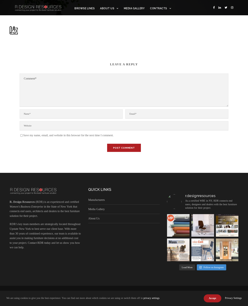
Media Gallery (134, 8)
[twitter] (226, 7)
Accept (212, 298)
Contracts (158, 8)
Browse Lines (84, 8)
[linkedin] (219, 7)
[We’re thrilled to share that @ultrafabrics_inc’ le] (178, 225)
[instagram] (232, 7)
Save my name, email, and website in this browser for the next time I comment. (68, 135)
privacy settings (151, 298)
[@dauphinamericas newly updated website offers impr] (227, 225)
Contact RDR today (39, 242)
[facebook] (214, 7)
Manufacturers (96, 199)
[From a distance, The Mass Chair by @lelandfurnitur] (178, 250)
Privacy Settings (233, 298)
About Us (107, 8)
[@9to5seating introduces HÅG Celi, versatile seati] (202, 250)
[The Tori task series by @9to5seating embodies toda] (202, 225)
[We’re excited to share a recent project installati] (227, 250)
